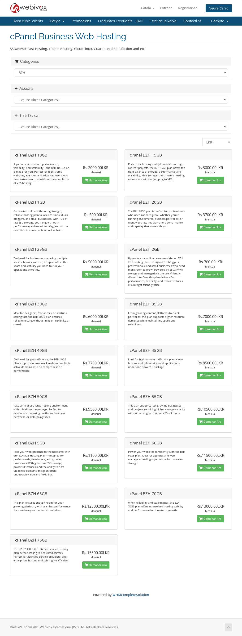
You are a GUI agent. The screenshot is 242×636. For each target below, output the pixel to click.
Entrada (166, 8)
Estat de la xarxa (163, 21)
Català (146, 8)
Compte (218, 21)
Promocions (81, 21)
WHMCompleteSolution (130, 594)
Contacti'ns (192, 21)
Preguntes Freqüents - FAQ (120, 21)
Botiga (56, 21)
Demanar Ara (97, 180)
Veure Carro (218, 8)
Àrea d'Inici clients (28, 21)
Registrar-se (187, 8)
